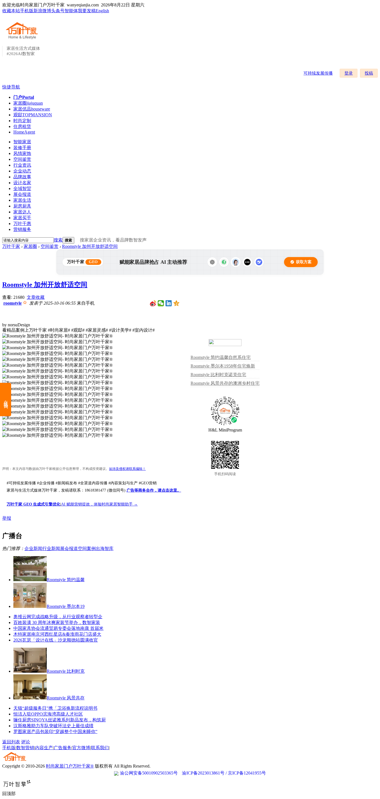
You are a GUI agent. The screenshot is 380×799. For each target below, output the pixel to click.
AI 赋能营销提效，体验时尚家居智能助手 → (99, 504)
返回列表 (11, 741)
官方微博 (81, 747)
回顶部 (9, 793)
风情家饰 (22, 153)
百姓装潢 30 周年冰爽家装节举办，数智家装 (56, 622)
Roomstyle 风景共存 (66, 698)
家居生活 (22, 200)
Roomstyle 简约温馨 (66, 579)
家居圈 (28, 103)
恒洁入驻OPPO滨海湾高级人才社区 (48, 714)
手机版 (26, 10)
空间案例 (87, 548)
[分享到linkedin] (169, 303)
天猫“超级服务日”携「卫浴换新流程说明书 (55, 708)
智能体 (71, 10)
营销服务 (22, 229)
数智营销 (25, 747)
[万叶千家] (23, 39)
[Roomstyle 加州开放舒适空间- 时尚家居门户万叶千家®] (57, 336)
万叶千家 (11, 246)
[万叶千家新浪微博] (153, 303)
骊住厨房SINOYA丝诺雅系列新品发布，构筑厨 (59, 719)
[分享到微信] (161, 303)
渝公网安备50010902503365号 (149, 773)
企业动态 (22, 171)
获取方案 (304, 262)
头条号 (58, 10)
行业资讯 (22, 165)
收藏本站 (11, 10)
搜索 (58, 240)
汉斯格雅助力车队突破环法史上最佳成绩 (53, 725)
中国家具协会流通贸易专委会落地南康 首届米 (58, 628)
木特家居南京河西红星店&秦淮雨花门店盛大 (57, 634)
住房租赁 (22, 126)
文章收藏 (36, 297)
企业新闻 (33, 548)
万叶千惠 (22, 223)
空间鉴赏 (22, 159)
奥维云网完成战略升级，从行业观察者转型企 (57, 616)
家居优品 (31, 109)
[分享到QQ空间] (176, 303)
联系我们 (100, 747)
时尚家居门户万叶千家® (70, 766)
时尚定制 (22, 120)
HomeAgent (24, 132)
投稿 (369, 73)
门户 (23, 97)
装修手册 (22, 147)
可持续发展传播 (318, 73)
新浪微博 (42, 10)
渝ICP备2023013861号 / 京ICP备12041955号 (224, 773)
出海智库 (104, 548)
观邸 (32, 114)
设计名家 (22, 182)
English (102, 10)
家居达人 (22, 211)
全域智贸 (22, 188)
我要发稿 (87, 10)
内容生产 (44, 747)
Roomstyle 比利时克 (66, 671)
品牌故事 (22, 176)
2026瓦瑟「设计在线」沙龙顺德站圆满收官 (55, 640)
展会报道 (22, 194)
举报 (6, 518)
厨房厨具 (22, 206)
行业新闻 (51, 548)
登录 (348, 73)
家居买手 (22, 217)
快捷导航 (11, 87)
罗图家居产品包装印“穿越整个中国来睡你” (55, 731)
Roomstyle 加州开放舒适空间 (90, 246)
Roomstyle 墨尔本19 (66, 606)
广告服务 (62, 747)
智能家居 (22, 141)
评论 (25, 741)
